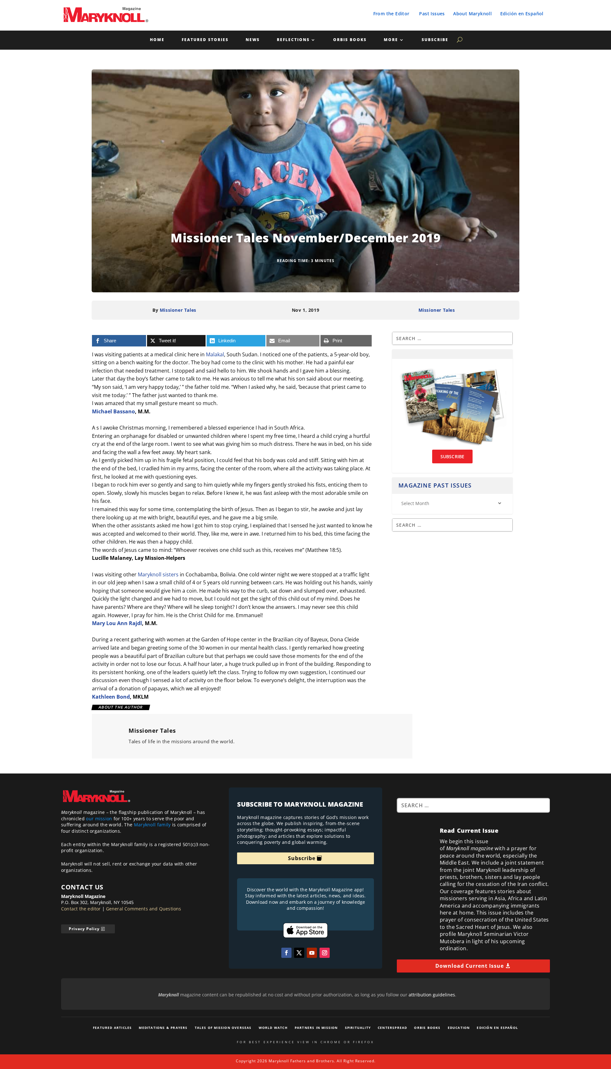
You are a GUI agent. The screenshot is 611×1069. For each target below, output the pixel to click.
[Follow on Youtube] (312, 953)
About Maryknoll (472, 14)
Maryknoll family (152, 825)
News (253, 40)
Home (157, 40)
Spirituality (358, 1027)
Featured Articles (112, 1027)
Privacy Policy (84, 928)
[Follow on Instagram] (325, 953)
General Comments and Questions (143, 909)
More (391, 40)
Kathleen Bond (111, 696)
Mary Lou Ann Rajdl (117, 623)
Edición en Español (522, 14)
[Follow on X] (299, 953)
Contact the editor (81, 909)
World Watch (273, 1027)
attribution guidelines (432, 995)
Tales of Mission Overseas (223, 1027)
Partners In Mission (316, 1027)
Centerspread (392, 1027)
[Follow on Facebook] (286, 953)
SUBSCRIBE (452, 456)
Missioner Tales (178, 310)
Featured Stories (205, 40)
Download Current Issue (469, 965)
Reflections (293, 40)
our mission (99, 819)
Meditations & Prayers (163, 1027)
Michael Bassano (113, 411)
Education (459, 1027)
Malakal (215, 354)
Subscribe (435, 40)
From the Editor (391, 14)
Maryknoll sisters (158, 574)
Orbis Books (350, 40)
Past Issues (432, 14)
